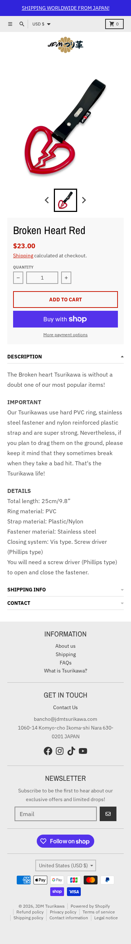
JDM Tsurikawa (49, 906)
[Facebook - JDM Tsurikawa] (48, 751)
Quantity (23, 267)
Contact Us (65, 707)
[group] (65, 200)
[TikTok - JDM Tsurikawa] (71, 751)
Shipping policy (28, 917)
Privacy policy (63, 912)
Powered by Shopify (90, 906)
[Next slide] (84, 200)
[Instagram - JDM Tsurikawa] (59, 751)
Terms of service (99, 912)
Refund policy (30, 912)
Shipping (23, 255)
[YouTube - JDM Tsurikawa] (83, 751)
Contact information (68, 917)
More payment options (65, 334)
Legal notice (106, 917)
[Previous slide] (47, 200)
